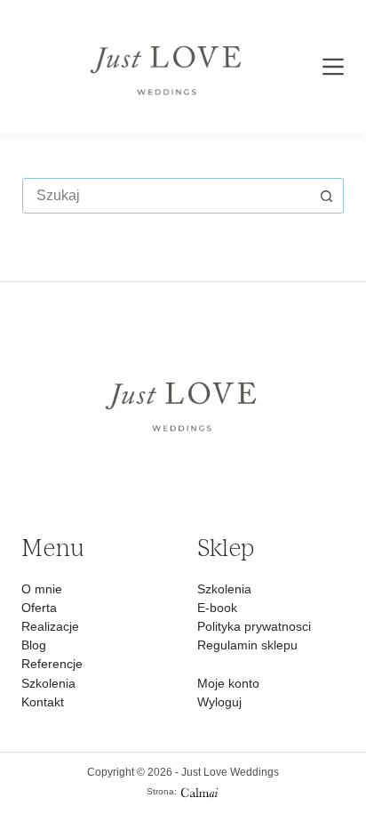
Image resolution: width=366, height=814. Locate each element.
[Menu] (333, 66)
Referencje (52, 664)
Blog (33, 645)
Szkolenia (48, 683)
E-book (217, 607)
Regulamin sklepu (247, 645)
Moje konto (228, 683)
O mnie (41, 589)
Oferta (39, 607)
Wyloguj (219, 702)
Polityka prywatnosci (254, 626)
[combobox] (166, 196)
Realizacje (50, 626)
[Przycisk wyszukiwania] (326, 196)
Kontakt (42, 702)
